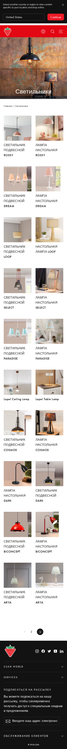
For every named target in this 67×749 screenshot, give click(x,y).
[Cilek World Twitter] (49, 650)
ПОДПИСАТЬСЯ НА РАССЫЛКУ (27, 689)
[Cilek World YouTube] (55, 650)
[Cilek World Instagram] (37, 650)
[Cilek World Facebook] (43, 650)
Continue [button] (55, 17)
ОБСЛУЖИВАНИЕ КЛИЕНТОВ (26, 736)
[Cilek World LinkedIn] (61, 650)
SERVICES (11, 677)
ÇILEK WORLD (13, 666)
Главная (8, 106)
